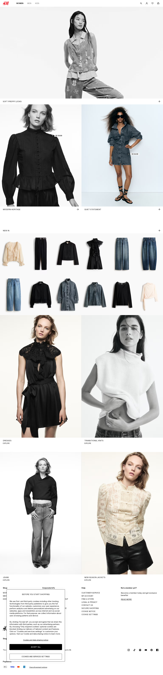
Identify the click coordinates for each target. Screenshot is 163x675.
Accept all (36, 647)
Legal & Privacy (89, 602)
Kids (37, 3)
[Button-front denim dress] (68, 294)
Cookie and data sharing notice (35, 640)
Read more (126, 599)
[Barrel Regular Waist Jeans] (149, 253)
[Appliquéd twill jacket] (68, 253)
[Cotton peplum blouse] (40, 294)
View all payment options (38, 667)
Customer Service (91, 593)
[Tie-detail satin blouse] (149, 294)
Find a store (88, 599)
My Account (87, 596)
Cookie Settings (90, 614)
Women (19, 3)
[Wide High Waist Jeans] (122, 253)
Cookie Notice (88, 611)
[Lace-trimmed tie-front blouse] (13, 253)
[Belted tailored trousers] (40, 253)
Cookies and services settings (36, 657)
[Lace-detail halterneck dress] (95, 253)
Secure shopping (90, 608)
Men (29, 3)
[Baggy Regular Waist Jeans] (13, 294)
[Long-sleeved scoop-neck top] (122, 294)
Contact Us (87, 605)
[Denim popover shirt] (95, 294)
